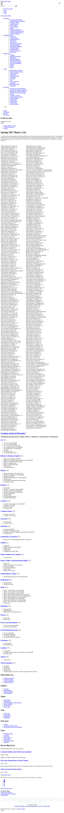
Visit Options (7, 716)
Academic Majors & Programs (8, 429)
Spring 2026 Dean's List (10, 125)
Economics (4, 518)
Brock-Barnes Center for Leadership (13, 727)
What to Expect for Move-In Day (11, 769)
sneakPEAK (7, 717)
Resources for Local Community (18, 92)
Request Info (13, 52)
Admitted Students (14, 48)
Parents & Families (8, 679)
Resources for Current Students (17, 88)
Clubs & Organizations (15, 63)
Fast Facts (12, 78)
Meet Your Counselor (15, 50)
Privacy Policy (7, 705)
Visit (5, 10)
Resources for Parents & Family (18, 91)
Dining (11, 66)
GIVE (5, 13)
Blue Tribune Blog (14, 84)
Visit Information (14, 49)
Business (3, 485)
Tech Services (13, 102)
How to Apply (13, 42)
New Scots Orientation (15, 62)
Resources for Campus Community (18, 90)
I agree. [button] (2, 810)
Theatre (3, 657)
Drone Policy (7, 706)
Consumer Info (7, 701)
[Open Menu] (2, 3)
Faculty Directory (14, 81)
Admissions (13, 36)
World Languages (6, 663)
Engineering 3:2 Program (9, 536)
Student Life (13, 57)
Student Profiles (8, 690)
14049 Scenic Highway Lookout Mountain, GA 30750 (8, 793)
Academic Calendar (15, 33)
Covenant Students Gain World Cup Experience (16, 752)
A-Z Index (6, 735)
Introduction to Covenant (16, 70)
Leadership (12, 83)
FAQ (11, 80)
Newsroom (12, 85)
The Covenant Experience (16, 71)
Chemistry (4, 501)
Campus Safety (13, 101)
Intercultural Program (15, 60)
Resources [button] (6, 87)
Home (5, 110)
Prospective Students (9, 678)
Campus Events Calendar (16, 97)
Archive (6, 128)
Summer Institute (14, 26)
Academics (6, 112)
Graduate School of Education (17, 21)
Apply (5, 11)
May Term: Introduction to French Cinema (14, 760)
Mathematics (5, 580)
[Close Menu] (2, 4)
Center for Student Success (16, 32)
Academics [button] (6, 18)
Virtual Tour (7, 713)
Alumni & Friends (8, 682)
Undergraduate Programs (16, 19)
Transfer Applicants (15, 45)
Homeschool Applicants (16, 43)
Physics (3, 615)
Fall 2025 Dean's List (9, 127)
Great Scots (6, 736)
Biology (3, 470)
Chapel (12, 67)
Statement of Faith (14, 76)
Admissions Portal (8, 733)
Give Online (7, 739)
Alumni (12, 94)
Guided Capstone (14, 24)
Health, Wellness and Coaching (11, 554)
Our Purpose (13, 77)
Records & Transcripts (15, 29)
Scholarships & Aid (15, 39)
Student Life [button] (7, 53)
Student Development (15, 56)
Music (3, 587)
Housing (12, 64)
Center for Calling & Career (17, 31)
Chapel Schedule (14, 98)
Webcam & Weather (9, 740)
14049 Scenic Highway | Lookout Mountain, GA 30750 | (28, 806)
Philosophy (4, 606)
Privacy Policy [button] (21, 808)
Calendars (6, 689)
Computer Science (7, 511)
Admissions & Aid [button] (8, 35)
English (3, 542)
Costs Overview (14, 38)
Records (6, 113)
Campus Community (9, 681)
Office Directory (8, 738)
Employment (7, 699)
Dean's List (6, 114)
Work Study (13, 40)
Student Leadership (15, 59)
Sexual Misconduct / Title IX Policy (12, 702)
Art (2, 440)
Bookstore (6, 742)
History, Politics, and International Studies (14, 560)
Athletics (12, 55)
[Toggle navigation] (2, 123)
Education (4, 526)
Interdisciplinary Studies (9, 573)
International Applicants (16, 46)
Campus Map (13, 99)
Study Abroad (13, 25)
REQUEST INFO (8, 9)
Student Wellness (14, 104)
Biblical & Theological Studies (10, 456)
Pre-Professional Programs (9, 630)
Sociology (4, 648)
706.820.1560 (4, 795)
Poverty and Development (9, 622)
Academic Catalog (14, 22)
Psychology (4, 640)
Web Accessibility (8, 704)
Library (12, 28)
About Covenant (14, 73)
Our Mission (13, 74)
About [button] (5, 69)
